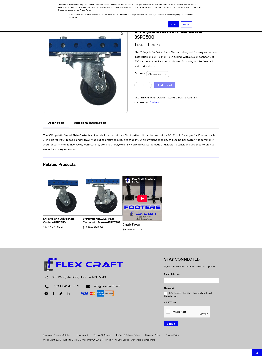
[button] (122, 34)
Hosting (106, 339)
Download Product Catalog (56, 335)
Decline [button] (186, 24)
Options (139, 73)
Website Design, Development (78, 339)
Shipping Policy (152, 335)
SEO (96, 339)
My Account (82, 335)
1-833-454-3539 (66, 286)
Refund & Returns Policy (128, 335)
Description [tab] (56, 123)
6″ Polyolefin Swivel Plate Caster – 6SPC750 (59, 220)
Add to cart (165, 85)
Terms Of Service (102, 335)
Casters (154, 102)
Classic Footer (131, 224)
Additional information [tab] (90, 123)
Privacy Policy (172, 335)
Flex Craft (50, 339)
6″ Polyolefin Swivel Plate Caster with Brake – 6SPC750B (101, 220)
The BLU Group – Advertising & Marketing (134, 339)
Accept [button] (173, 24)
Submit (171, 323)
